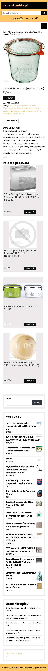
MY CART (31, 18)
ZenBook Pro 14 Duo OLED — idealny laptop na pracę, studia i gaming (24, 616)
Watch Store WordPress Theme (16, 667)
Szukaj (8, 398)
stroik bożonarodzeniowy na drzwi (26, 111)
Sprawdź (9, 98)
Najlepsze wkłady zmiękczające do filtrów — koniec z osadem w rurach (23, 639)
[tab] (44, 26)
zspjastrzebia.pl (15, 5)
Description (11, 120)
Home (5, 32)
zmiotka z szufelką (14, 653)
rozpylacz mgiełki (15, 108)
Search (44, 13)
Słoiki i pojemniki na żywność (20, 32)
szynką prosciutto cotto (13, 113)
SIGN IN (17, 18)
